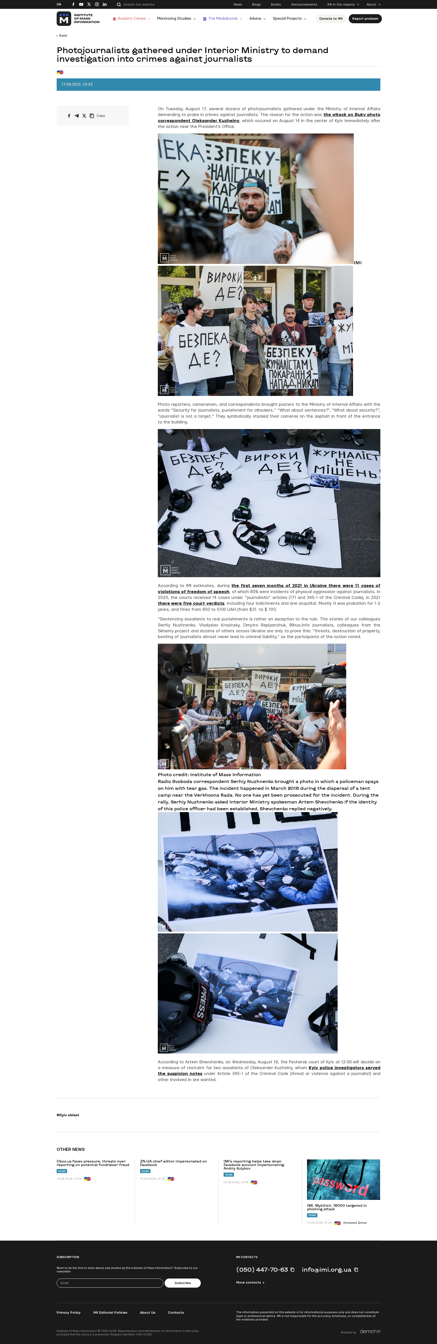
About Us (147, 1312)
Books (276, 4)
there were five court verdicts (191, 603)
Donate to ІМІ (331, 18)
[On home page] (78, 18)
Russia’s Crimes (132, 18)
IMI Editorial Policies (110, 1312)
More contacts (248, 1282)
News (238, 4)
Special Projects (287, 18)
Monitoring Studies (174, 18)
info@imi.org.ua (327, 1269)
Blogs (256, 4)
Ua (59, 4)
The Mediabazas (223, 18)
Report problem (365, 18)
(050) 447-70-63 (262, 1269)
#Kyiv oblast (68, 1115)
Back (63, 35)
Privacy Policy (69, 1312)
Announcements (304, 4)
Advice (255, 18)
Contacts (176, 1312)
